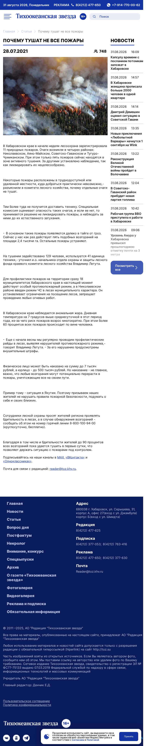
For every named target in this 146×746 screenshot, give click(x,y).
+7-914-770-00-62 (126, 5)
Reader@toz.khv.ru (89, 571)
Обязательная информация (33, 611)
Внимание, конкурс (25, 551)
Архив (13, 567)
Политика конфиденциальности (27, 705)
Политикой (93, 739)
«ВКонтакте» (75, 457)
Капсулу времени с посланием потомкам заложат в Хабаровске (127, 62)
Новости (15, 511)
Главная (9, 31)
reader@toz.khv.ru (63, 469)
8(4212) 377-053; (88, 544)
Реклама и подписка (26, 603)
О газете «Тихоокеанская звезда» (31, 577)
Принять (128, 736)
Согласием (78, 739)
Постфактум (19, 535)
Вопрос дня (18, 527)
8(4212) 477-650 (88, 5)
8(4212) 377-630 (115, 558)
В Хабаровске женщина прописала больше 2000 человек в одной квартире (126, 90)
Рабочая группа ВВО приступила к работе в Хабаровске (127, 217)
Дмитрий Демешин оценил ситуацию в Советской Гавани (125, 115)
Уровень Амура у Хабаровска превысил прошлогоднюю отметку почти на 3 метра (125, 244)
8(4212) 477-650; (88, 558)
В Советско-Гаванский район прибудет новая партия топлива (123, 194)
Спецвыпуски (20, 559)
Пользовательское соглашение (26, 701)
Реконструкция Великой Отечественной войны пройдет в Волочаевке (123, 166)
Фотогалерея (20, 588)
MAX (60, 457)
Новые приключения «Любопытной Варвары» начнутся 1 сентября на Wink (127, 139)
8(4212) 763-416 (115, 544)
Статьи (26, 31)
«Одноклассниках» (17, 461)
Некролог (16, 543)
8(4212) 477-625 (88, 530)
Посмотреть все (129, 267)
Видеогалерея (20, 595)
